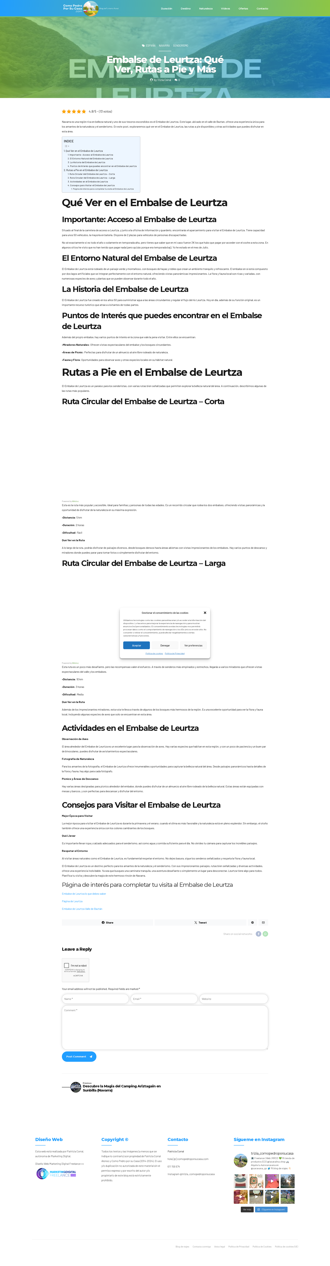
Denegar (165, 645)
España (151, 45)
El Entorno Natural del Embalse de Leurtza (91, 158)
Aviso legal (219, 1246)
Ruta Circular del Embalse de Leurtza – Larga (92, 177)
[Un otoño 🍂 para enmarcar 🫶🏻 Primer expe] (241, 1197)
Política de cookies (154, 653)
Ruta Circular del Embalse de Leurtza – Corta (92, 173)
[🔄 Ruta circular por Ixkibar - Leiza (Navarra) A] (256, 1197)
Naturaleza (206, 8)
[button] (205, 612)
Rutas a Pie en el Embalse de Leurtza (87, 170)
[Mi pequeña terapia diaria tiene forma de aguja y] (272, 1181)
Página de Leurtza (72, 901)
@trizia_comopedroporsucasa (197, 1174)
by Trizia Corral (162, 80)
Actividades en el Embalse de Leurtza (89, 181)
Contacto (262, 8)
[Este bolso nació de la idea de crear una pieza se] (256, 1181)
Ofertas (243, 8)
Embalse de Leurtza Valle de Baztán (82, 908)
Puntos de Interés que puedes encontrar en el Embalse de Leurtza (103, 166)
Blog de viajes (182, 1246)
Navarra (164, 45)
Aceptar (136, 645)
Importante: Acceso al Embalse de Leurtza (91, 154)
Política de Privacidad (175, 653)
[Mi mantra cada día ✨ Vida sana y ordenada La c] (288, 1197)
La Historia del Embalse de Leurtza (87, 162)
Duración (166, 8)
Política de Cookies (262, 1246)
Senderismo (180, 45)
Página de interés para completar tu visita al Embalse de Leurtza (103, 189)
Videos (225, 8)
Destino (186, 8)
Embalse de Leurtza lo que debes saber (84, 893)
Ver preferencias (193, 645)
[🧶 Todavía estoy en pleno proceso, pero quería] (241, 1181)
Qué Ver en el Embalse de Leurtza (84, 150)
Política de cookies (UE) (286, 1246)
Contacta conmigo (202, 1246)
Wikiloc (75, 501)
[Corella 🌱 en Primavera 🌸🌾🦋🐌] (288, 1181)
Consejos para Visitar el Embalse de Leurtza (92, 185)
